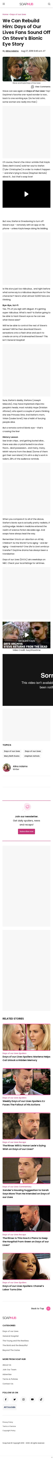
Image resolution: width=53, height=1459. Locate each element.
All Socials (9, 1407)
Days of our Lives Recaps (14, 1142)
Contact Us (8, 1383)
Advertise (7, 1374)
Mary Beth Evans (11, 756)
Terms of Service (9, 1426)
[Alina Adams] (8, 768)
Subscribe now (26, 831)
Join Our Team (9, 1369)
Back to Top (37, 1308)
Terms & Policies (10, 1379)
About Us (7, 1365)
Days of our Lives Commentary (17, 1186)
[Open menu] (4, 4)
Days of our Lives (12, 751)
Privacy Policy (8, 1422)
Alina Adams (12, 50)
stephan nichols (31, 756)
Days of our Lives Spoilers (14, 1053)
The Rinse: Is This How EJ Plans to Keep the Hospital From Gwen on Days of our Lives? (26, 1241)
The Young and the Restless (16, 1340)
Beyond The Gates (11, 1350)
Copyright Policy (9, 1430)
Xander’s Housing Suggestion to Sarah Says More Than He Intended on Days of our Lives (26, 1193)
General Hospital (11, 1336)
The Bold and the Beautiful (15, 1345)
